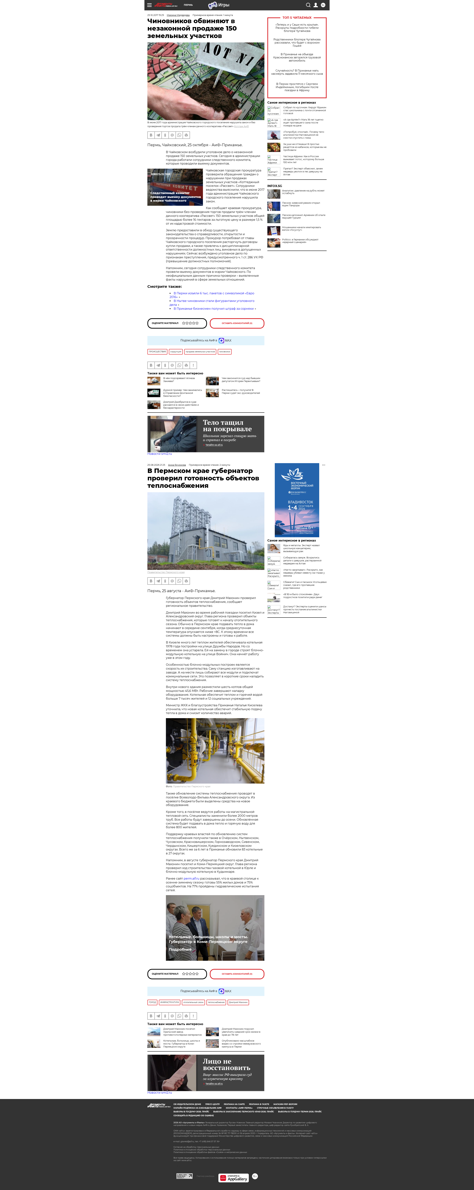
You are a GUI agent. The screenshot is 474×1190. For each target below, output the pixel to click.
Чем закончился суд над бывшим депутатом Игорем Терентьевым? (241, 380)
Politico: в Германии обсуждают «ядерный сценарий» (300, 241)
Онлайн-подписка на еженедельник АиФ (197, 1108)
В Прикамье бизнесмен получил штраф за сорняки (214, 308)
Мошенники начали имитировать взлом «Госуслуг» (301, 228)
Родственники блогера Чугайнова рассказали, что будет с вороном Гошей (297, 42)
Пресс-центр (212, 1104)
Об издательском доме (187, 1104)
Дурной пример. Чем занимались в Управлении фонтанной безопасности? (182, 393)
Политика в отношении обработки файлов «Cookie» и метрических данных (210, 1152)
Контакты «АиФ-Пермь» (239, 1108)
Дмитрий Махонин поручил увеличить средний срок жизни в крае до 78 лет (241, 1031)
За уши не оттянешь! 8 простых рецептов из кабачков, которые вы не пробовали (304, 147)
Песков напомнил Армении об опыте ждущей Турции (303, 216)
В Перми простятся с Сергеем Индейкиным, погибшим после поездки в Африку (297, 87)
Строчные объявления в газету (275, 1108)
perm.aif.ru (191, 878)
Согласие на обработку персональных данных (196, 1147)
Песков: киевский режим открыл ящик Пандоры (301, 204)
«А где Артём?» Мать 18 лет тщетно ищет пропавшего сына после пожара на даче (303, 122)
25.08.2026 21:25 (156, 465)
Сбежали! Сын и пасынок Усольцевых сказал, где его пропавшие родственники (305, 585)
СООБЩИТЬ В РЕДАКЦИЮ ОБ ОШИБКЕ (193, 1115)
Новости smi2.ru (159, 454)
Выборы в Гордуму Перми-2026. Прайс (300, 1111)
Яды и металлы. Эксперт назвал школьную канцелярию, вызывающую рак (301, 548)
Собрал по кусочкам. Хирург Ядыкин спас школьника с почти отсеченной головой (304, 110)
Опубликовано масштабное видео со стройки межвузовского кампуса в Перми (241, 1043)
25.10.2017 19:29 (155, 15)
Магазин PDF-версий (285, 1104)
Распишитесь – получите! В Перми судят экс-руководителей (241, 391)
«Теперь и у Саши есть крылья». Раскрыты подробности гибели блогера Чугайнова (297, 28)
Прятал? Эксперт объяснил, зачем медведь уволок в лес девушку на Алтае (303, 171)
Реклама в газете (259, 1104)
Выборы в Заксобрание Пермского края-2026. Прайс (243, 1111)
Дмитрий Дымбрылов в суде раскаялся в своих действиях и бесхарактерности (181, 404)
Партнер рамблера (205, 1176)
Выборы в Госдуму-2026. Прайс (191, 1111)
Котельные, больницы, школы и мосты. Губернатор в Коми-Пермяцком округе (208, 939)
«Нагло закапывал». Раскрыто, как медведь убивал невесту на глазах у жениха (304, 572)
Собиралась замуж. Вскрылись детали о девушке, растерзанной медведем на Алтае (302, 560)
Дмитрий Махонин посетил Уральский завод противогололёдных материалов (182, 1031)
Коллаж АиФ (241, 126)
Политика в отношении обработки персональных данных (201, 1149)
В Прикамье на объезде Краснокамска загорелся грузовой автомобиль (297, 57)
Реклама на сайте (234, 1104)
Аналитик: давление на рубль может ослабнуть (303, 192)
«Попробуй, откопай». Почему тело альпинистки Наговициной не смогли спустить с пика (303, 134)
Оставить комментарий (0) (237, 323)
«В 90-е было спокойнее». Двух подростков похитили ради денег (302, 596)
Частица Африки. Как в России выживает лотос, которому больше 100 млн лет (303, 159)
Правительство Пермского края (166, 572)
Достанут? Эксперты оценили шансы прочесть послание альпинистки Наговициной (304, 609)
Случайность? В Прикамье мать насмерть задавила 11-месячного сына (297, 72)
